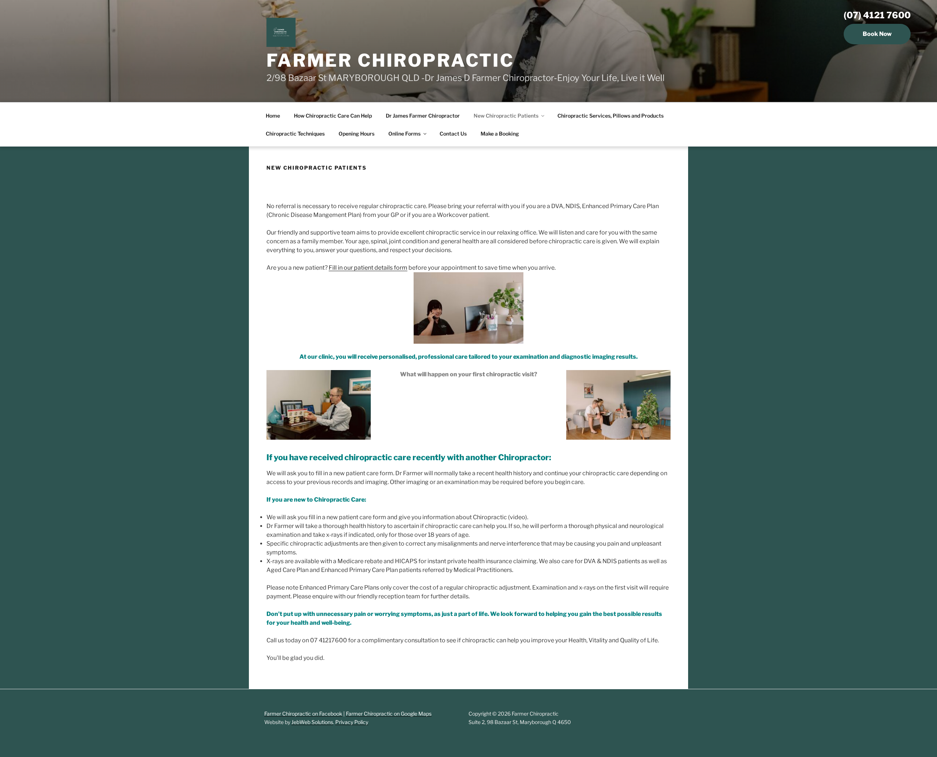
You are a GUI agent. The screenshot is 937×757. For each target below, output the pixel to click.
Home (273, 115)
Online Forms (404, 133)
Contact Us (453, 133)
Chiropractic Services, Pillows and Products (610, 115)
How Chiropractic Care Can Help (333, 115)
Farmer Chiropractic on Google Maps (389, 713)
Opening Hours (356, 133)
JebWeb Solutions (312, 722)
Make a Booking (500, 133)
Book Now (877, 33)
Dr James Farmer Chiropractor (423, 115)
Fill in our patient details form (368, 267)
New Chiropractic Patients (506, 115)
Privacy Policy (351, 722)
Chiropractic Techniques (295, 133)
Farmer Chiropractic (390, 60)
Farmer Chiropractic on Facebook (303, 713)
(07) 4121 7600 (877, 15)
